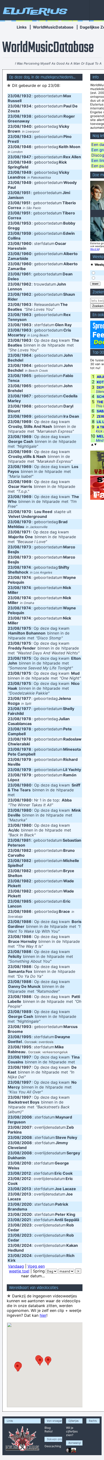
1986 (26, 911)
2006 (27, 1117)
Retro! (48, 1431)
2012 (26, 1173)
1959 (26, 233)
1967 (26, 395)
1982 (26, 850)
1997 (26, 1057)
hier (43, 1315)
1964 (26, 355)
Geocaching (53, 1446)
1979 (26, 759)
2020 (27, 1204)
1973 (26, 547)
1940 (26, 126)
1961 (26, 274)
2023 (27, 1225)
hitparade (56, 345)
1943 (26, 136)
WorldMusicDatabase (53, 27)
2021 (26, 1219)
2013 (26, 1188)
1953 (26, 223)
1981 (26, 840)
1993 (26, 1026)
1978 (26, 718)
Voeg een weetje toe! (27, 1268)
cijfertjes (72, 1431)
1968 (26, 406)
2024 (27, 1245)
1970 (26, 511)
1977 (26, 698)
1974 (26, 567)
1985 (26, 901)
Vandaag (16, 1266)
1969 (26, 416)
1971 (26, 532)
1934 (26, 106)
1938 (26, 116)
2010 (26, 1163)
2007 (27, 1127)
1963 (26, 304)
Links (22, 27)
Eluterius (34, 11)
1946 (26, 146)
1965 (26, 375)
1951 (26, 192)
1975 (26, 628)
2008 (27, 1137)
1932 (26, 95)
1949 (26, 162)
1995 (26, 1036)
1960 (26, 243)
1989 (26, 1011)
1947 (26, 156)
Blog (48, 1428)
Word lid (94, 249)
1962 (26, 284)
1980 (26, 785)
